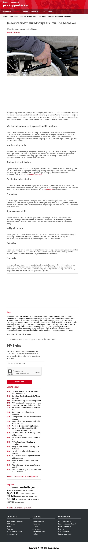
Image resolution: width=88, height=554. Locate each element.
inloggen (6, 2)
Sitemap (61, 529)
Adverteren (37, 529)
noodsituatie (51, 324)
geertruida (12, 492)
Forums (25, 11)
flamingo (30, 490)
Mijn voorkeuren (64, 532)
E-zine (29, 17)
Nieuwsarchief (12, 534)
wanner (16, 502)
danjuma (36, 488)
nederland (57, 316)
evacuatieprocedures (22, 322)
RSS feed (67, 17)
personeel (29, 326)
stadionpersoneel (13, 328)
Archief (5, 17)
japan (26, 493)
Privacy (35, 526)
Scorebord (59, 17)
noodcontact (41, 324)
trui (30, 499)
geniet (44, 322)
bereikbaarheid (48, 320)
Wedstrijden (14, 17)
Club (43, 11)
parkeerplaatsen (67, 316)
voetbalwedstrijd (38, 318)
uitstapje (61, 328)
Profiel (50, 11)
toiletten (55, 328)
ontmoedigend (12, 326)
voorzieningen (50, 318)
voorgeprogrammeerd (58, 330)
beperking (39, 320)
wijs (68, 330)
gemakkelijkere (36, 322)
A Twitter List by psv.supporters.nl (19, 508)
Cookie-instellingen (65, 534)
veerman (10, 502)
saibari (31, 496)
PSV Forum (11, 524)
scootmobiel (48, 190)
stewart (24, 499)
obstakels (71, 324)
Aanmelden (11, 521)
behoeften (31, 320)
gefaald (21, 493)
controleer (10, 322)
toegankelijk (36, 328)
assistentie (23, 320)
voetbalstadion (32, 330)
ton (28, 499)
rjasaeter (23, 496)
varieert (68, 328)
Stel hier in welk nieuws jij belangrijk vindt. (22, 476)
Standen (23, 17)
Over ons (37, 516)
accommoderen (12, 320)
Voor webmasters (39, 521)
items (58, 322)
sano (11, 498)
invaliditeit (51, 322)
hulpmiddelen (48, 316)
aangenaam (59, 318)
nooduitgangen (61, 324)
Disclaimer (36, 524)
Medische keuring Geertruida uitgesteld (26, 401)
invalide (19, 316)
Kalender (10, 529)
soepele (66, 326)
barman (9, 488)
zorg (71, 330)
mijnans (11, 495)
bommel (15, 488)
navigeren (32, 324)
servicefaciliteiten (56, 326)
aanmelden (15, 2)
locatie (74, 322)
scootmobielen (19, 318)
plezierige (10, 318)
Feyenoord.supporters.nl (67, 524)
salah (36, 496)
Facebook (42, 17)
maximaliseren (12, 324)
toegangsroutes (26, 328)
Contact (35, 534)
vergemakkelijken (13, 330)
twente (34, 499)
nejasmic (18, 496)
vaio (37, 499)
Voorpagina (7, 11)
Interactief (35, 11)
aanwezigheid (69, 318)
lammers (33, 493)
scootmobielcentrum (34, 175)
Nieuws (17, 11)
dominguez (10, 490)
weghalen (21, 502)
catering (63, 320)
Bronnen (51, 17)
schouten (19, 499)
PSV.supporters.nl (64, 526)
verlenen (23, 330)
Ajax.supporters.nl (64, 521)
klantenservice (65, 322)
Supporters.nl (64, 516)
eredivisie (20, 490)
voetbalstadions (44, 330)
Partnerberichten (39, 532)
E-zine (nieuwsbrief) (14, 532)
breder (57, 320)
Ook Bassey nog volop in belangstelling (26, 405)
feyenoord (25, 490)
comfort (69, 320)
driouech (16, 490)
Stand (9, 526)
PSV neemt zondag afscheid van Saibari (26, 403)
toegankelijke (46, 328)
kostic (29, 493)
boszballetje (26, 487)
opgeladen (22, 326)
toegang (29, 318)
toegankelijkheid (29, 316)
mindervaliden (23, 324)
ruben (27, 496)
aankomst (39, 316)
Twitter (35, 17)
